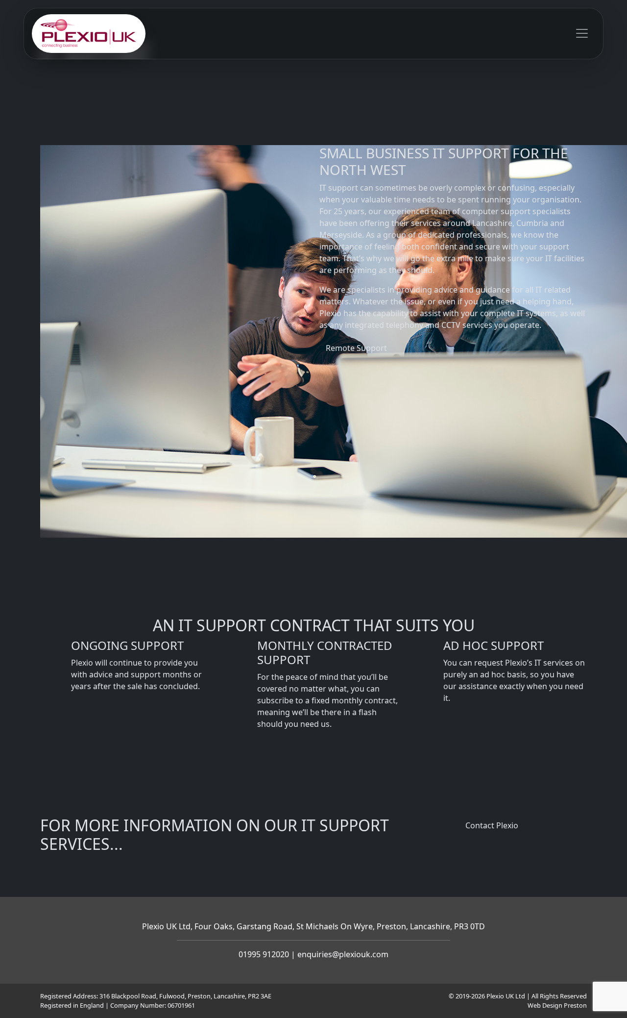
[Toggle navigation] (582, 33)
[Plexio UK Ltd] (88, 33)
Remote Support (356, 348)
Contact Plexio (491, 825)
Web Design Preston (557, 1005)
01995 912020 (264, 954)
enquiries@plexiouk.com (342, 954)
